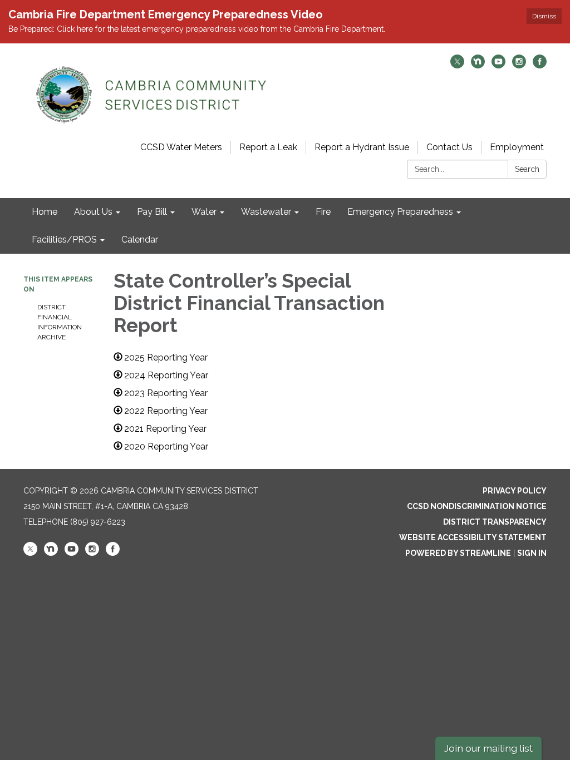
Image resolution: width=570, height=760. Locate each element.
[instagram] (519, 65)
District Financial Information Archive (59, 322)
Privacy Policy (515, 490)
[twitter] (457, 65)
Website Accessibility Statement (473, 537)
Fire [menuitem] (323, 211)
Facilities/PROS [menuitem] (64, 239)
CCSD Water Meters (181, 147)
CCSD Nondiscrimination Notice (477, 506)
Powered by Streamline (458, 553)
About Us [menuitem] (93, 211)
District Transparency (495, 521)
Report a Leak (268, 147)
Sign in (532, 553)
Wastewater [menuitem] (266, 211)
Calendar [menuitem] (139, 239)
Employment (517, 147)
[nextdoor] (478, 65)
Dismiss (544, 16)
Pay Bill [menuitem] (152, 211)
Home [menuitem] (44, 211)
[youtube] (498, 65)
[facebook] (540, 65)
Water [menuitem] (204, 211)
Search (527, 169)
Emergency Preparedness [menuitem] (400, 211)
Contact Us (449, 147)
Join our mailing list (488, 748)
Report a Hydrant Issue (362, 147)
